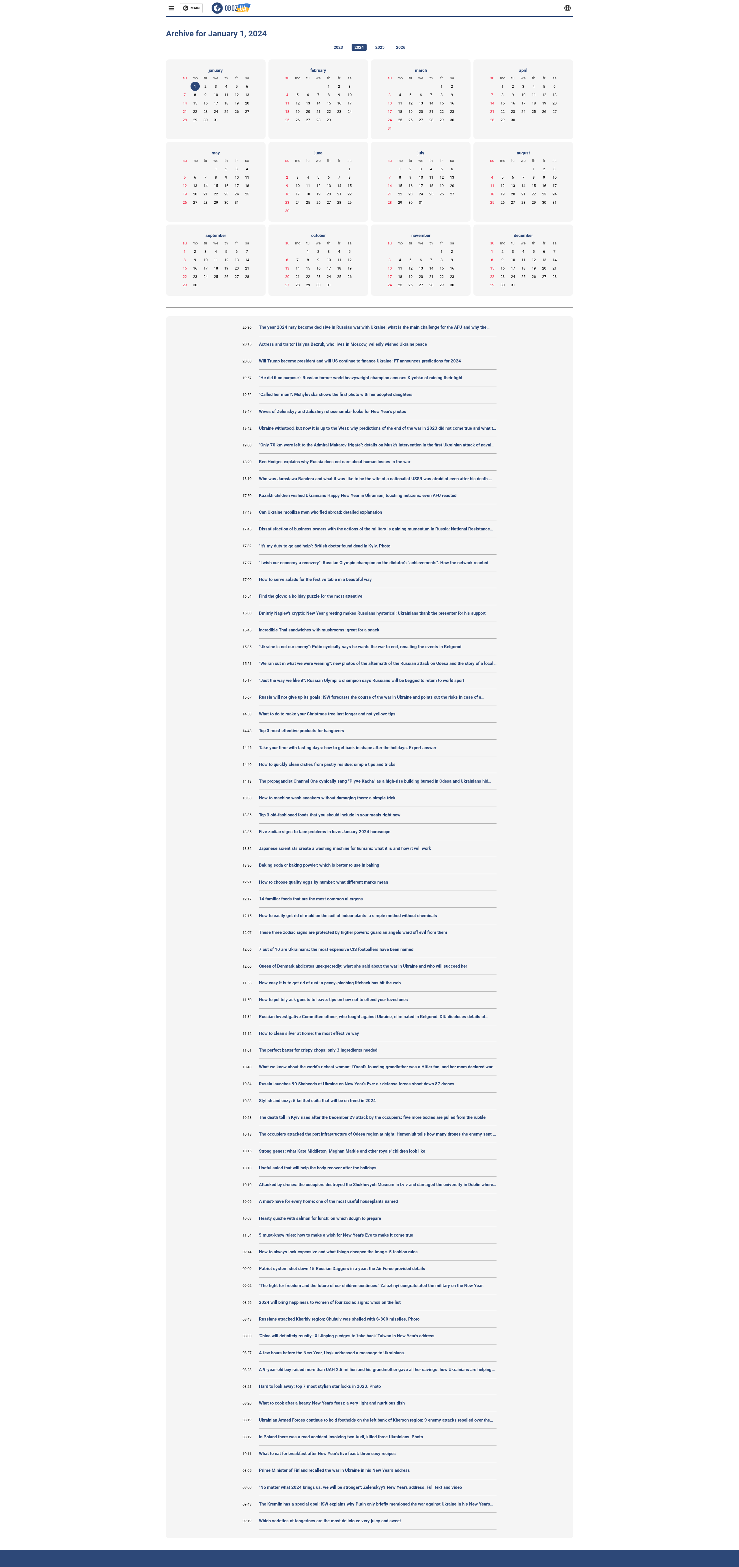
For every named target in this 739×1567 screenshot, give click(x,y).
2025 (380, 47)
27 (247, 111)
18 (226, 103)
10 (216, 95)
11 (226, 95)
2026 (400, 47)
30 (206, 120)
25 (226, 111)
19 (237, 103)
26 (237, 111)
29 (195, 120)
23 (206, 111)
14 (185, 103)
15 (195, 103)
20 (247, 103)
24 (216, 111)
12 (237, 95)
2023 (338, 47)
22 (195, 111)
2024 (359, 47)
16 (206, 103)
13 (247, 95)
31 (216, 120)
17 (216, 103)
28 (185, 120)
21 (185, 111)
